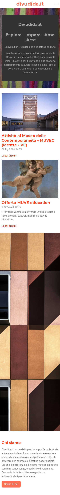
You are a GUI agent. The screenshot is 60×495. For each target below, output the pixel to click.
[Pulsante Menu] (56, 4)
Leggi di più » (9, 155)
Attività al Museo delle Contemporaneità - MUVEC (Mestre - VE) (28, 140)
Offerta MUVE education (26, 202)
